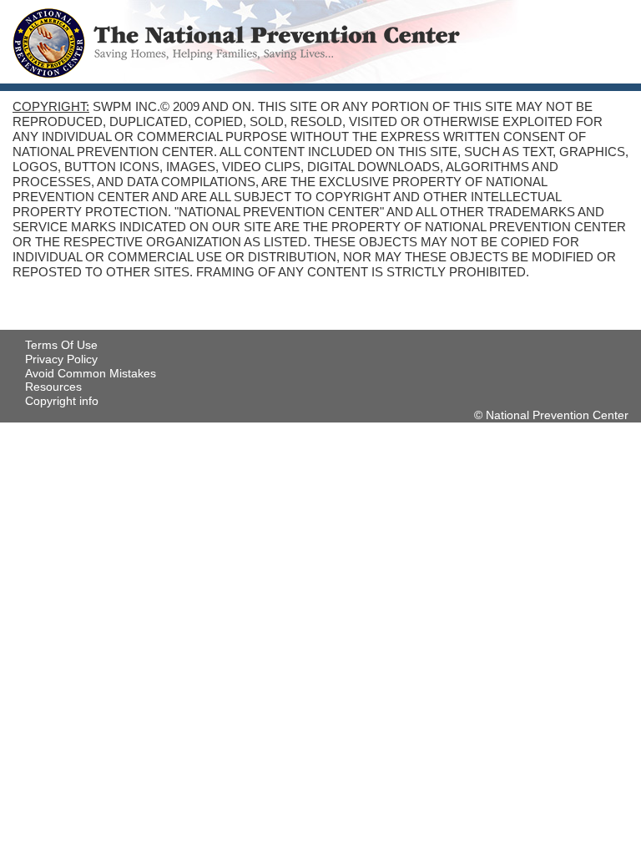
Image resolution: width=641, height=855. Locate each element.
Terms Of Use (61, 345)
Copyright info (61, 400)
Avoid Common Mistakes (90, 373)
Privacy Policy (61, 359)
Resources (53, 386)
